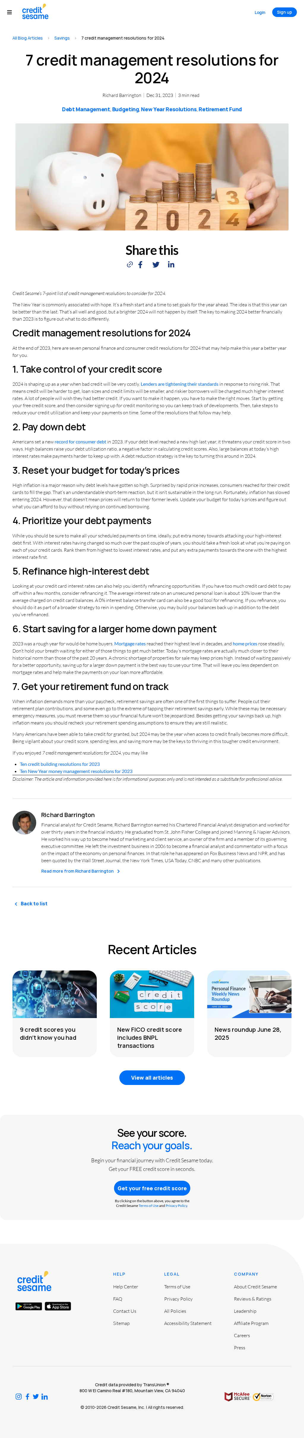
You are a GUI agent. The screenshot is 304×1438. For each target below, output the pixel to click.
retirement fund (220, 109)
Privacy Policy (176, 1205)
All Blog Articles (27, 38)
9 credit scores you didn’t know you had (48, 1033)
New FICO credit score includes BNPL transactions (149, 1037)
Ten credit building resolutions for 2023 (60, 764)
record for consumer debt (80, 441)
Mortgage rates (130, 643)
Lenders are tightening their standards (179, 384)
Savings (62, 38)
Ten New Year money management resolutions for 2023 (76, 771)
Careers (242, 1335)
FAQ (117, 1299)
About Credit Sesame (255, 1287)
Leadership (245, 1311)
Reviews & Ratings (252, 1299)
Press (239, 1348)
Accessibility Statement (188, 1323)
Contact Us (124, 1311)
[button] (12, 12)
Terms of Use (149, 1205)
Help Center (125, 1287)
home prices (245, 643)
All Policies (175, 1311)
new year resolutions (169, 109)
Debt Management (86, 109)
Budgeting (125, 109)
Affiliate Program (251, 1323)
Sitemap (121, 1323)
